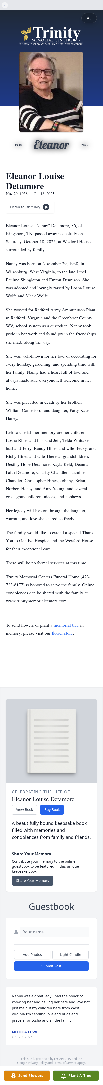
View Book (24, 809)
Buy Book (52, 809)
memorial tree (66, 625)
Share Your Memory (32, 880)
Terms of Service (65, 1063)
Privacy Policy (37, 1063)
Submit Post (52, 966)
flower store (62, 633)
